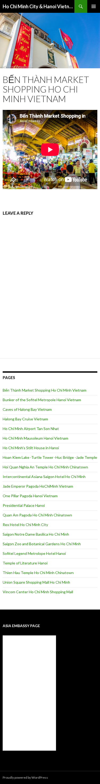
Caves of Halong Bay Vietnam (27, 409)
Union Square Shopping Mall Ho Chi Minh (36, 582)
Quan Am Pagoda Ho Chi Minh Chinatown (37, 515)
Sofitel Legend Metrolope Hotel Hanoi (34, 553)
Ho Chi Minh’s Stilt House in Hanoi (31, 447)
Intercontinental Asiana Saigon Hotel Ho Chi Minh (44, 476)
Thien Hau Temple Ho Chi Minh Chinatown (38, 572)
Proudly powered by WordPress (25, 777)
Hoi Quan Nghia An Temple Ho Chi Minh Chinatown (45, 467)
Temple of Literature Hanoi (25, 563)
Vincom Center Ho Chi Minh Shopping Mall (38, 592)
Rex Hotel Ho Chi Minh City (25, 524)
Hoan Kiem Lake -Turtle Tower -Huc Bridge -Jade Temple (50, 457)
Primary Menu (93, 6)
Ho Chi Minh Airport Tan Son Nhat (31, 428)
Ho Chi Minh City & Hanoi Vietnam (38, 6)
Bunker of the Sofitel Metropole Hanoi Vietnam (42, 399)
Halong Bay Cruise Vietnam (25, 419)
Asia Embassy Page (21, 625)
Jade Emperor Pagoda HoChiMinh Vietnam (38, 486)
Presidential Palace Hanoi (24, 505)
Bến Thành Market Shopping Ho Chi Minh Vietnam (44, 390)
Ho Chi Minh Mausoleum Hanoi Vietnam (35, 438)
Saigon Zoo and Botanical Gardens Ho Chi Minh (42, 544)
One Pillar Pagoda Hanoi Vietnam (30, 496)
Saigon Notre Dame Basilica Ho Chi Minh (36, 534)
